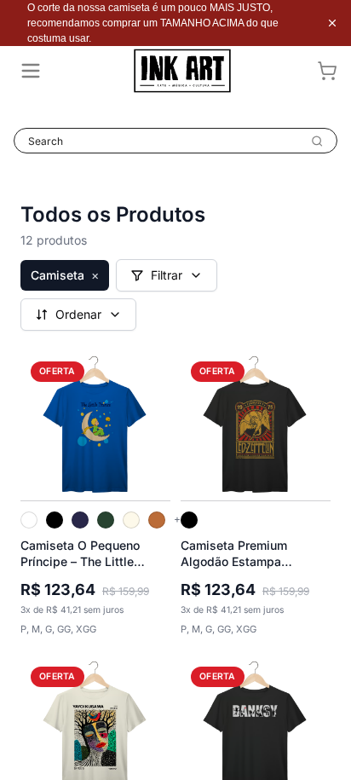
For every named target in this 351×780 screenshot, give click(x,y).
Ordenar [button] (78, 314)
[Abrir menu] (31, 71)
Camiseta (65, 275)
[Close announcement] (332, 23)
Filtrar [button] (166, 275)
